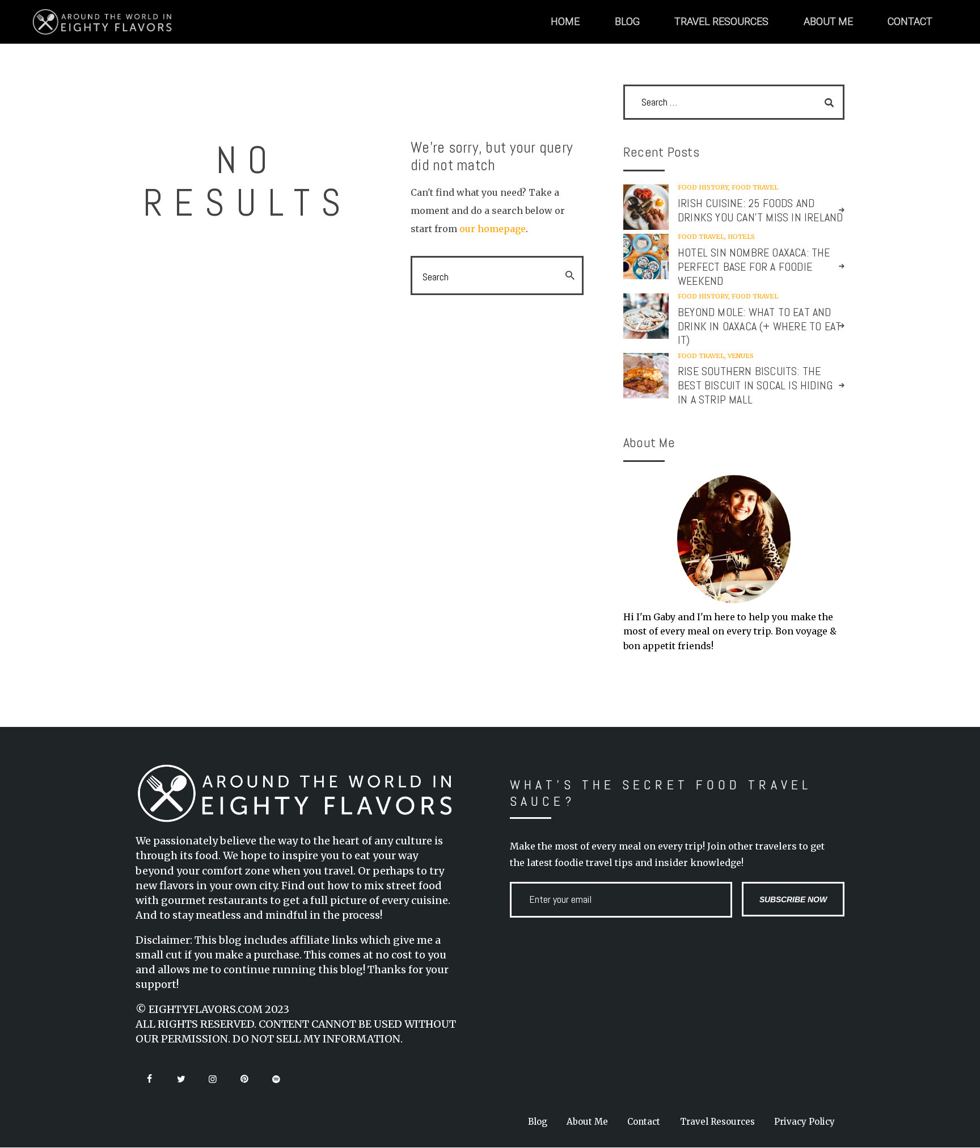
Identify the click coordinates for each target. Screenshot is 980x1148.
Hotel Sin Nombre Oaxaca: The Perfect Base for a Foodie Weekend (754, 267)
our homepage (492, 228)
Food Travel (755, 187)
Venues (741, 356)
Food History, (705, 187)
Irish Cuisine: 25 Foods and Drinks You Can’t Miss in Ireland (760, 210)
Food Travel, (703, 237)
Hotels (741, 237)
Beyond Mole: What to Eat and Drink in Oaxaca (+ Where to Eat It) (759, 326)
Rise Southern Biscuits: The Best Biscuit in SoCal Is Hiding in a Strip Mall (755, 385)
